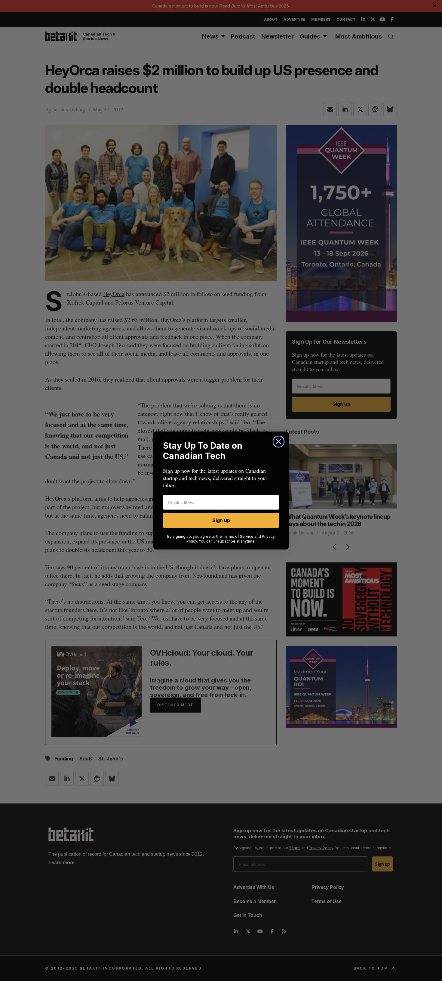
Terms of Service (238, 536)
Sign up (221, 520)
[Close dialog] (278, 441)
